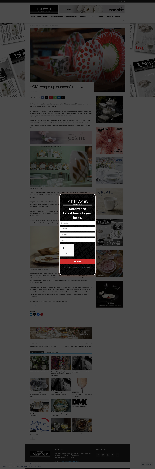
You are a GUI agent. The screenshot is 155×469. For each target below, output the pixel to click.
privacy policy (80, 267)
